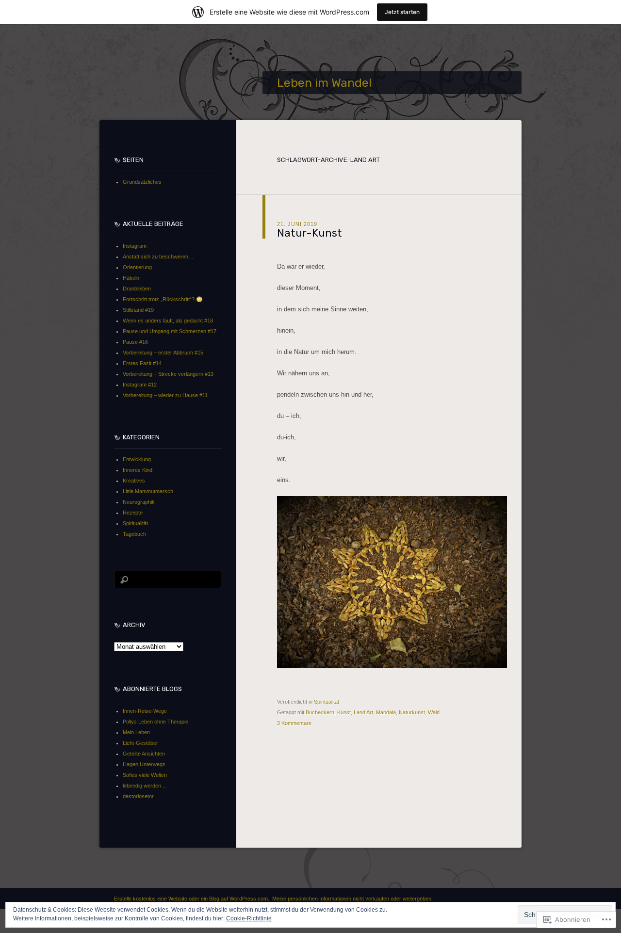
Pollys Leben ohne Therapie (155, 721)
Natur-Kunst (309, 233)
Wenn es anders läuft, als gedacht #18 (168, 320)
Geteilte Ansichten (144, 753)
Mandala (386, 712)
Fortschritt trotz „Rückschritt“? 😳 (163, 299)
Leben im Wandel (324, 83)
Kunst (344, 712)
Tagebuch (134, 534)
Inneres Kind (137, 470)
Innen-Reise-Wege (145, 711)
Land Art (363, 712)
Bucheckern (320, 712)
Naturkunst (412, 712)
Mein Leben (136, 732)
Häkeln (131, 278)
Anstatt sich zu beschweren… (158, 256)
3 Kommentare (294, 723)
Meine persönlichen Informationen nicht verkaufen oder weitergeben (351, 898)
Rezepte (133, 512)
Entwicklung (137, 459)
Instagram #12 (140, 384)
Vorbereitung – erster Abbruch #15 (163, 352)
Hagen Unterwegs (144, 764)
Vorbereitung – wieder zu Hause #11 (165, 395)
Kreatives (134, 480)
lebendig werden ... (145, 785)
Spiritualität (326, 702)
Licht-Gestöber (140, 743)
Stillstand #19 (138, 310)
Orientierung (137, 267)
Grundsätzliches (142, 182)
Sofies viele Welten (145, 775)
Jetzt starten (402, 12)
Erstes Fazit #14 (142, 363)
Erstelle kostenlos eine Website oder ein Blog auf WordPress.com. (191, 898)
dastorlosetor (138, 796)
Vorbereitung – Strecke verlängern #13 (168, 374)
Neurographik (139, 502)
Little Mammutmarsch (148, 491)
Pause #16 (135, 342)
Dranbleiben (137, 288)
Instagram (135, 246)
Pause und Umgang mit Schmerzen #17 (169, 331)
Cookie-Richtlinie (249, 918)
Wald (434, 712)
